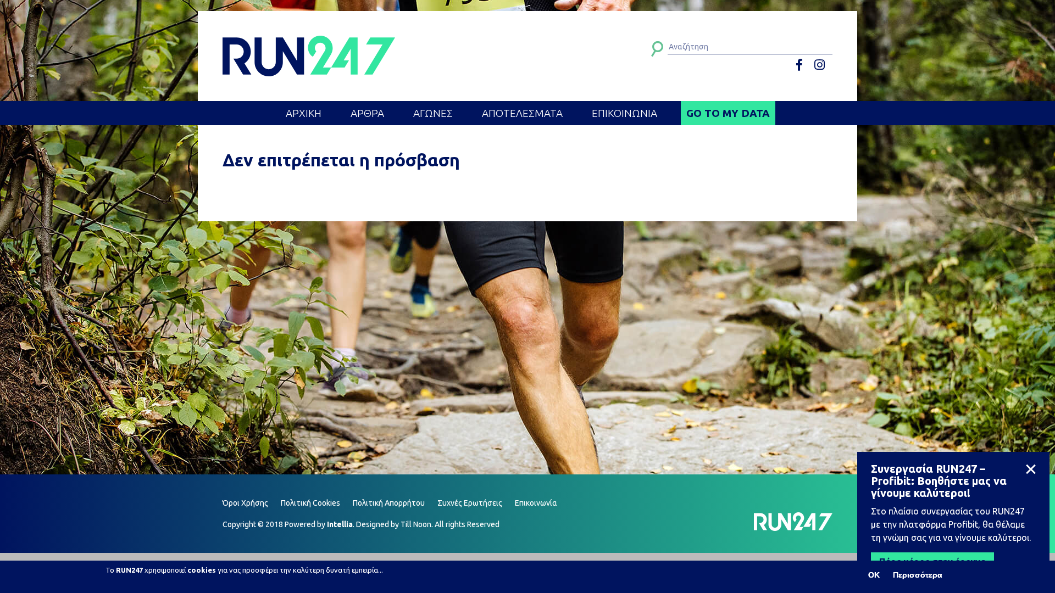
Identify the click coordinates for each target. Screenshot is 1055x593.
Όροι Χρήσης (245, 503)
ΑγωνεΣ (433, 113)
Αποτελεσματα (522, 113)
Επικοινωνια (624, 113)
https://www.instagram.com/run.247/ (821, 65)
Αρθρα (367, 113)
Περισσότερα (917, 574)
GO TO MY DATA (728, 113)
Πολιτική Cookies (310, 503)
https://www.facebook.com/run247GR (803, 65)
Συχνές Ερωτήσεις (469, 503)
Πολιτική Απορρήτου (389, 503)
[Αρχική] (309, 56)
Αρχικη (303, 113)
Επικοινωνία (536, 503)
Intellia (340, 524)
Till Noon (416, 524)
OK (874, 574)
